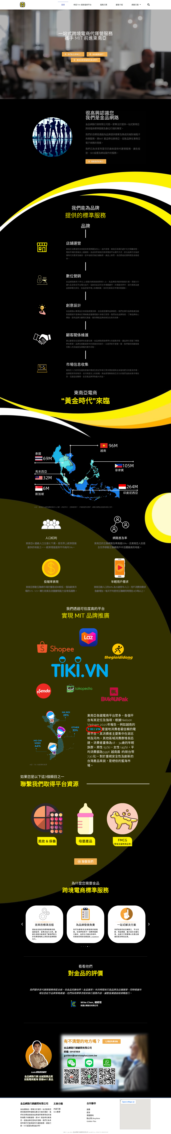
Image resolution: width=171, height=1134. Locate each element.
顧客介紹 (119, 4)
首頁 (63, 4)
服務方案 (103, 4)
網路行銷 (135, 4)
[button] (73, 54)
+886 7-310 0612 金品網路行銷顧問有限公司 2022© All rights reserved (85, 1132)
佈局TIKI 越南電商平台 (82, 4)
